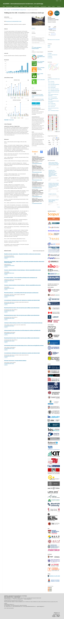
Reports (49, 6)
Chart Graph (6, 119)
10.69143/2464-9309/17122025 (37, 179)
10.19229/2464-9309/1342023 (9, 325)
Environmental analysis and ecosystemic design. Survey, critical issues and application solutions (24, 345)
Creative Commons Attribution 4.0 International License (37, 95)
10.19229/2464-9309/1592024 (37, 187)
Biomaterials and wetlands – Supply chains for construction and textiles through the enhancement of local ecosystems (24, 262)
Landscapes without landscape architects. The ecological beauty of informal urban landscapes (23, 322)
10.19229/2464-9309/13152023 (9, 333)
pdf (6, 274)
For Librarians (50, 57)
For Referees (50, 56)
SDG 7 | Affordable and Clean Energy (53, 90)
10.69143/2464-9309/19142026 (9, 256)
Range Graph (11, 119)
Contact (53, 6)
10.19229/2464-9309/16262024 (9, 265)
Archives (25, 6)
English (49, 47)
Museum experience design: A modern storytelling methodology (53, 200)
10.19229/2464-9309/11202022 (9, 310)
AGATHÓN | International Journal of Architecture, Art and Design (23, 3)
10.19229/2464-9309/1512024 (9, 288)
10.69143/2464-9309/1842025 (37, 163)
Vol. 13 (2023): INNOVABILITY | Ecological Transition (18, 9)
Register (57, 0)
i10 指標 (49, 144)
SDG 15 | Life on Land (41, 79)
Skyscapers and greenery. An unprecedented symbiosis (15, 360)
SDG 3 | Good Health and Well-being (40, 62)
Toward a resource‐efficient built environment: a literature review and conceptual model (53, 163)
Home (4, 6)
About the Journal (9, 6)
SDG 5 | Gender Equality (51, 87)
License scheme (34, 105)
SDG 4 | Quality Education (52, 85)
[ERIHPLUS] (54, 280)
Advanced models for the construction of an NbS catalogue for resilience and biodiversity (22, 330)
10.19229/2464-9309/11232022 (9, 303)
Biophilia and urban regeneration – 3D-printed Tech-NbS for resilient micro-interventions (22, 254)
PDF (34, 28)
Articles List (31, 6)
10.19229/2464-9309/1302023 (37, 203)
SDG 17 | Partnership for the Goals (53, 110)
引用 (49, 140)
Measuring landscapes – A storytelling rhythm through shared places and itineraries (21, 292)
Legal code (38, 105)
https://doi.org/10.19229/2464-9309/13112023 (13, 21)
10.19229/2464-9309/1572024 (37, 196)
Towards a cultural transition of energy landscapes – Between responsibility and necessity (22, 270)
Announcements (43, 6)
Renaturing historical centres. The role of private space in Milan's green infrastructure (21, 307)
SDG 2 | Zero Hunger (51, 82)
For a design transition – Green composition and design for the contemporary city (20, 277)
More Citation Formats (35, 42)
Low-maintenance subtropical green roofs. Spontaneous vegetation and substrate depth (22, 300)
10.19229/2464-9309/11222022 (9, 348)
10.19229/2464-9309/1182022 (9, 363)
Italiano (49, 45)
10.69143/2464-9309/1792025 (37, 172)
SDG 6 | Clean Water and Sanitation (53, 88)
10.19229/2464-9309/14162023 (9, 295)
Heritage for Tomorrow (52, 193)
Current (21, 6)
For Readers (50, 53)
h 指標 (49, 142)
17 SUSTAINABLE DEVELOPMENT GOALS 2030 (41, 56)
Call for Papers (36, 6)
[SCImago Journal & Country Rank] (54, 39)
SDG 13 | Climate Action (51, 103)
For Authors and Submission (52, 54)
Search (59, 6)
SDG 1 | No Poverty (51, 81)
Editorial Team (16, 6)
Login (60, 0)
